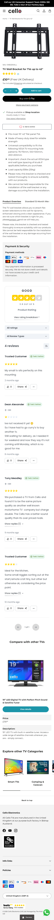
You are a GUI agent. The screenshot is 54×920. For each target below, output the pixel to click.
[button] (50, 11)
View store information (16, 118)
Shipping (18, 83)
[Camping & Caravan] (38, 767)
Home (5, 19)
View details (25, 709)
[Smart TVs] (13, 767)
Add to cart (36, 91)
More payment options (27, 105)
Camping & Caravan (38, 783)
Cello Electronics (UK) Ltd (17, 911)
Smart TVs (13, 781)
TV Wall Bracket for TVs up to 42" (21, 19)
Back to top (27, 800)
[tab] (12, 201)
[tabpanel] (27, 222)
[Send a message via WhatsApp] (46, 912)
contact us (14, 219)
